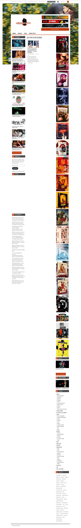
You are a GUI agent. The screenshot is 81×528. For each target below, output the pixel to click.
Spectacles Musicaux (60, 462)
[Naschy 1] (62, 173)
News (58, 442)
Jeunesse (58, 423)
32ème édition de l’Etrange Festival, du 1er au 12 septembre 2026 (18, 48)
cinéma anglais (63, 486)
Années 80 (66, 508)
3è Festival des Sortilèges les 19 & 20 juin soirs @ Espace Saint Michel (18, 105)
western (57, 486)
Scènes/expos (32, 33)
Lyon (63, 504)
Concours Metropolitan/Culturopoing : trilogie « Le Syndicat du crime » (17, 255)
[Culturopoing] (23, 27)
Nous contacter (41, 1)
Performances (59, 460)
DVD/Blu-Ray (59, 397)
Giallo (67, 504)
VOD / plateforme (60, 469)
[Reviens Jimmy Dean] (62, 87)
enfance (62, 477)
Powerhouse (58, 497)
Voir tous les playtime (61, 374)
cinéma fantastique (59, 515)
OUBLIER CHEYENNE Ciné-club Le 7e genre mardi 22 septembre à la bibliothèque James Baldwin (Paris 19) (18, 60)
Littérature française (60, 426)
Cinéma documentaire (64, 513)
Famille (63, 484)
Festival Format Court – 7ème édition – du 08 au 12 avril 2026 (18, 116)
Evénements (59, 400)
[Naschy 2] (62, 190)
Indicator (64, 493)
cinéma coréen (58, 493)
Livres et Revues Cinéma (61, 403)
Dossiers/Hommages (60, 395)
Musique (20, 33)
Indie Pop (61, 482)
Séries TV (58, 407)
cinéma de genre (59, 488)
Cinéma (14, 33)
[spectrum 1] (62, 356)
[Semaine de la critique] (40, 8)
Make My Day (58, 484)
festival (65, 515)
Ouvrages (58, 459)
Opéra (58, 457)
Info (58, 2)
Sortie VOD (59, 465)
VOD (57, 467)
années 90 (64, 475)
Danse (58, 450)
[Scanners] (62, 138)
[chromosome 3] (62, 121)
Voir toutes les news (17, 152)
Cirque (58, 448)
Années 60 (66, 477)
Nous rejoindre (52, 1)
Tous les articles (13, 1)
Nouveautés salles (60, 404)
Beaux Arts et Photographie (61, 417)
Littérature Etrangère (60, 424)
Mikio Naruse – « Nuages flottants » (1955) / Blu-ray (18, 138)
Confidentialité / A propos (32, 1)
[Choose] (62, 69)
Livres (25, 33)
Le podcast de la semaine (61, 412)
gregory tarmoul (15, 245)
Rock (65, 482)
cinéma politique (65, 495)
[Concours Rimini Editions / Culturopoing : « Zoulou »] (55, 17)
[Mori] (62, 311)
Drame (63, 517)
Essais (58, 421)
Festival (58, 401)
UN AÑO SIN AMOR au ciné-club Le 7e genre (18, 82)
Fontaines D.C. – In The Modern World (62, 388)
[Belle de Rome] (62, 156)
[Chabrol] (62, 242)
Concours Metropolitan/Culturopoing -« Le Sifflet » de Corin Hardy (18, 282)
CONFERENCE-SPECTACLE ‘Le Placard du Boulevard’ (18, 71)
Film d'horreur (59, 504)
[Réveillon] (62, 52)
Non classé (59, 443)
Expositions (59, 454)
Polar (58, 427)
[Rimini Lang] (62, 321)
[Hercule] (62, 294)
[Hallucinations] (62, 104)
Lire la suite (30, 62)
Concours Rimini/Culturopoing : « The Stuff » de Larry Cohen (18, 242)
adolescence (58, 495)
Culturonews (20, 1)
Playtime (58, 445)
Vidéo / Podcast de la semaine (62, 409)
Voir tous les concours (55, 29)
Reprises (58, 406)
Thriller (57, 513)
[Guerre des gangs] (62, 208)
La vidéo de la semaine (60, 438)
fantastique (58, 502)
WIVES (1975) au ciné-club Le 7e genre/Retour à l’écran (17, 149)
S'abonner (15, 168)
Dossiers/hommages (60, 434)
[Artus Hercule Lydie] (62, 277)
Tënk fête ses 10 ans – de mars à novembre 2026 (17, 127)
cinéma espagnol (65, 502)
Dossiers (58, 419)
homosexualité (59, 475)
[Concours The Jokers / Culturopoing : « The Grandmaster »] (55, 26)
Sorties (58, 429)
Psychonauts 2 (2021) (59, 369)
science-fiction (59, 506)
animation (58, 477)
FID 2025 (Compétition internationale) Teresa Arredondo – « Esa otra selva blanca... (32, 50)
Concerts (58, 432)
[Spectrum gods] (62, 260)
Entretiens (58, 398)
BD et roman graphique (60, 416)
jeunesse (57, 482)
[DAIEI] (62, 339)
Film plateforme (60, 411)
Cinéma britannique (59, 508)
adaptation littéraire (60, 491)
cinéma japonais (59, 511)
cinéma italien (58, 517)
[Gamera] (62, 225)
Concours (25, 1)
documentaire (65, 511)
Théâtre (58, 463)
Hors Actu (58, 437)
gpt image (14, 249)
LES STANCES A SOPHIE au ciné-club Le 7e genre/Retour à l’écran (18, 94)
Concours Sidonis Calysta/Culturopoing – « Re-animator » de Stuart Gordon (18, 219)
